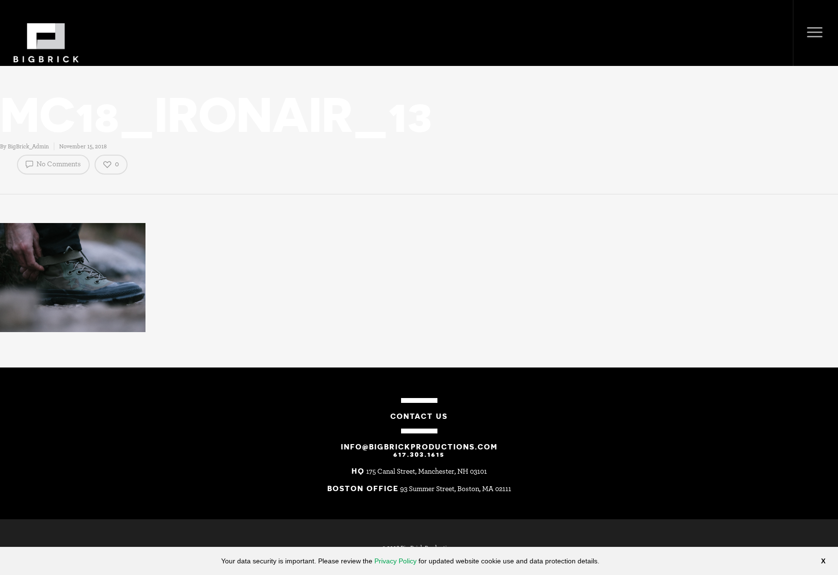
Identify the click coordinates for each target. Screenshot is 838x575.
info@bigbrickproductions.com (419, 446)
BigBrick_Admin (28, 146)
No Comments (58, 164)
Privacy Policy (395, 561)
